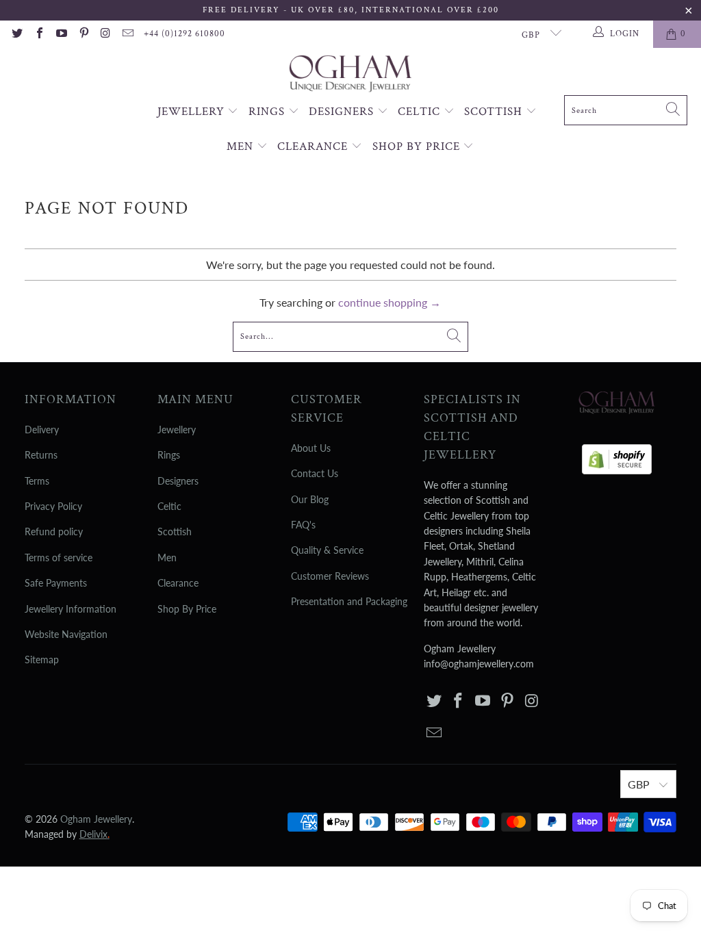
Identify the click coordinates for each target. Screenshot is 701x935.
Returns (41, 455)
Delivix (94, 834)
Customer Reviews (330, 576)
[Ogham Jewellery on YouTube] (61, 34)
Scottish (495, 111)
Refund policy (54, 531)
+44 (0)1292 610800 (184, 34)
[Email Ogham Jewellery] (127, 34)
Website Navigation (66, 634)
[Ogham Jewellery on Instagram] (105, 34)
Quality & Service (327, 550)
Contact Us (314, 473)
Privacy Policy (53, 506)
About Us (311, 448)
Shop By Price (417, 146)
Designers (343, 111)
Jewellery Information (70, 609)
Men (242, 146)
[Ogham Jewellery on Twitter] (16, 34)
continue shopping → (389, 302)
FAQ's (303, 524)
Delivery (42, 429)
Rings (268, 111)
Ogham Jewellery (96, 819)
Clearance (314, 146)
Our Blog (310, 499)
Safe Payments (56, 583)
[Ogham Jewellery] (350, 75)
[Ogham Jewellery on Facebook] (38, 34)
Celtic (421, 111)
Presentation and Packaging (349, 601)
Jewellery (192, 111)
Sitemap (42, 659)
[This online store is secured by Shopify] (617, 455)
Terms (37, 481)
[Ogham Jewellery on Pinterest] (83, 34)
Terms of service (58, 557)
